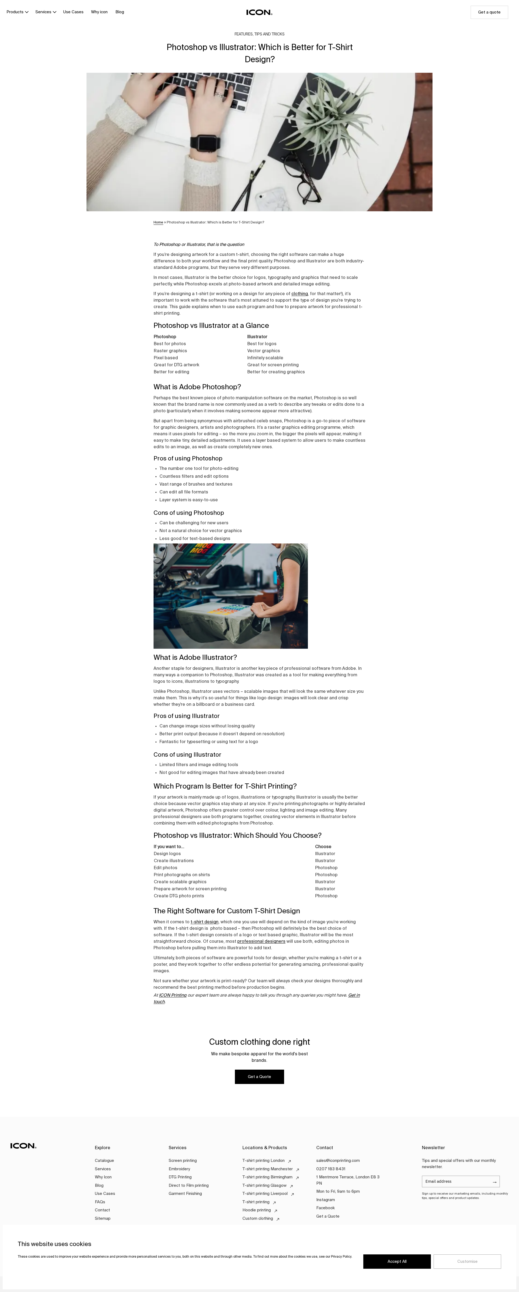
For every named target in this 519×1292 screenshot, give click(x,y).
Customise (467, 1262)
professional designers (261, 942)
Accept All (397, 1262)
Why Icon (103, 1177)
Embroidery (179, 1169)
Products (15, 12)
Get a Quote (259, 1077)
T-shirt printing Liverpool (265, 1194)
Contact (102, 1210)
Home (158, 222)
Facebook (325, 1208)
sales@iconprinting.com (338, 1161)
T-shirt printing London (263, 1161)
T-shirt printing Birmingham (267, 1177)
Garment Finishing (185, 1194)
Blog (119, 12)
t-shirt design (204, 922)
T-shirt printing (256, 1202)
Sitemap (103, 1219)
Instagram (325, 1200)
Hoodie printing (256, 1210)
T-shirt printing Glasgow (264, 1186)
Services (43, 12)
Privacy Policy (341, 1256)
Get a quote (489, 12)
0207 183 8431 (330, 1169)
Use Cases (73, 12)
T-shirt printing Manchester (267, 1169)
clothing (299, 294)
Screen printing (183, 1161)
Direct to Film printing (189, 1186)
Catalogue (104, 1161)
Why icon (99, 12)
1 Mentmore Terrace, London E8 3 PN (348, 1180)
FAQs (100, 1202)
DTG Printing (180, 1177)
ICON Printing (173, 995)
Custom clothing (257, 1219)
